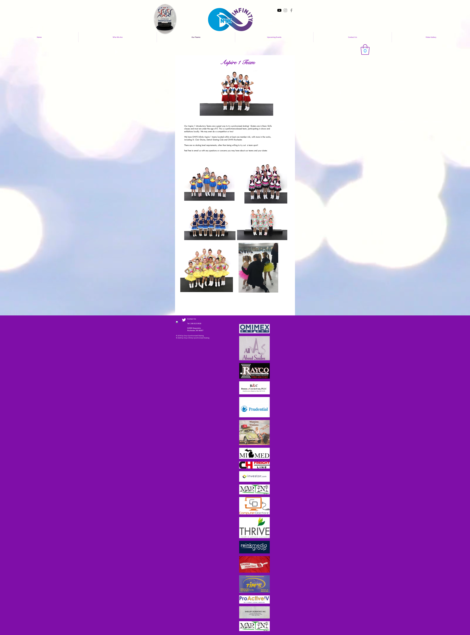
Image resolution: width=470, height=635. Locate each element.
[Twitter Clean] (184, 320)
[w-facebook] (178, 323)
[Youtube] (279, 10)
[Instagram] (285, 10)
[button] (365, 49)
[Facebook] (291, 10)
